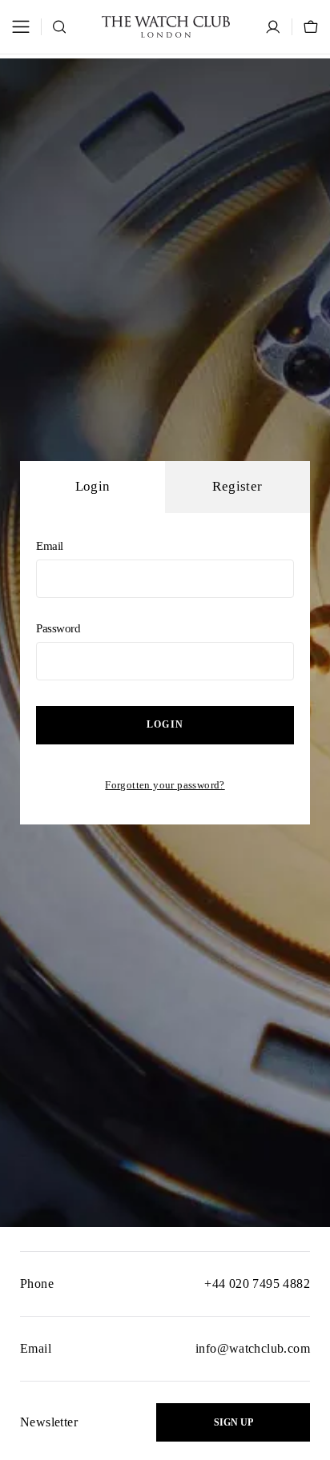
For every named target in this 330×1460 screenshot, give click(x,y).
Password (58, 628)
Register (237, 486)
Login (165, 724)
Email (49, 545)
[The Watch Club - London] (166, 27)
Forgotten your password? (164, 785)
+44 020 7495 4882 (257, 1283)
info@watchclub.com (252, 1348)
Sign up (233, 1422)
